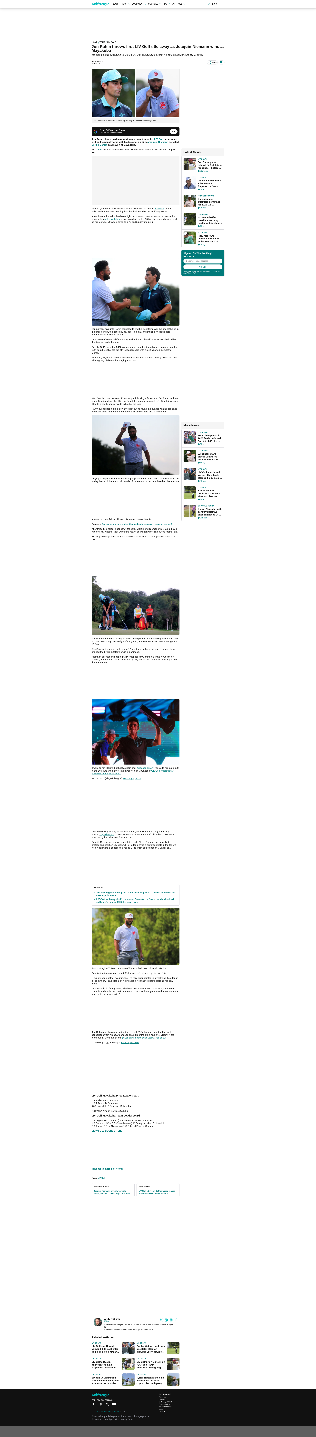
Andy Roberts (97, 61)
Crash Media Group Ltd (106, 1411)
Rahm (99, 149)
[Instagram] (101, 1405)
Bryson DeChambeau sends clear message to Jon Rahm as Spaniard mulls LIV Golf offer (105, 1380)
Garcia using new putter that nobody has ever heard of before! (137, 524)
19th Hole (176, 4)
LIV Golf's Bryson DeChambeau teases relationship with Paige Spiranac (157, 1192)
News (115, 4)
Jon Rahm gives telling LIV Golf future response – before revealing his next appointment (210, 165)
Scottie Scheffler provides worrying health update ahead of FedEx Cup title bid (210, 220)
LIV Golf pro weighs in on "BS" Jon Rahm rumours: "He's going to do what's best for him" (151, 1365)
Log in (214, 4)
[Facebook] (94, 1405)
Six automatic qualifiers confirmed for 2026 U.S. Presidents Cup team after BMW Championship (210, 202)
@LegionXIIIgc (130, 1037)
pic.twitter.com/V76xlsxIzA (152, 1037)
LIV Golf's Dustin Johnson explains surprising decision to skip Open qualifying (104, 1365)
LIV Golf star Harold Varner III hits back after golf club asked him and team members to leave (105, 1349)
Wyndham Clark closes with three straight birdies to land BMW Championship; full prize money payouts (210, 457)
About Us (162, 1397)
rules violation (112, 219)
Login (161, 1409)
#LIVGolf (155, 770)
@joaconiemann (145, 768)
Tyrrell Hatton (107, 834)
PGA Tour (202, 214)
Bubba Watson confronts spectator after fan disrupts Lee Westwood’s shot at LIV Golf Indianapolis (151, 1349)
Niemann (159, 208)
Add (174, 131)
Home (95, 42)
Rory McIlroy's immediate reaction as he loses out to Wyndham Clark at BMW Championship (209, 238)
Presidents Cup (205, 196)
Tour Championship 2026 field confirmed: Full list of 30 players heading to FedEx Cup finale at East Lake (210, 438)
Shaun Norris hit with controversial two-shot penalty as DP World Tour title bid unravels (210, 512)
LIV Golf (111, 42)
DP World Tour (205, 506)
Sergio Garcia (99, 145)
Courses (153, 4)
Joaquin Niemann (158, 142)
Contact (162, 1399)
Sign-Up (162, 1411)
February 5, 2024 (132, 778)
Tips (165, 4)
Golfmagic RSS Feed (167, 1402)
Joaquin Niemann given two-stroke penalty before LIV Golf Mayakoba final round (112, 1192)
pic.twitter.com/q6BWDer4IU (106, 773)
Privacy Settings (165, 1406)
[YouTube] (114, 1405)
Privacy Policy (192, 273)
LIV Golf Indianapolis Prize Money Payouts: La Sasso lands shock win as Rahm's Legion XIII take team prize (209, 183)
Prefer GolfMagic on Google (112, 130)
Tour (124, 4)
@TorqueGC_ (167, 770)
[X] (107, 1405)
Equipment (138, 4)
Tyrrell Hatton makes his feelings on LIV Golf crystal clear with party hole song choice (150, 1380)
